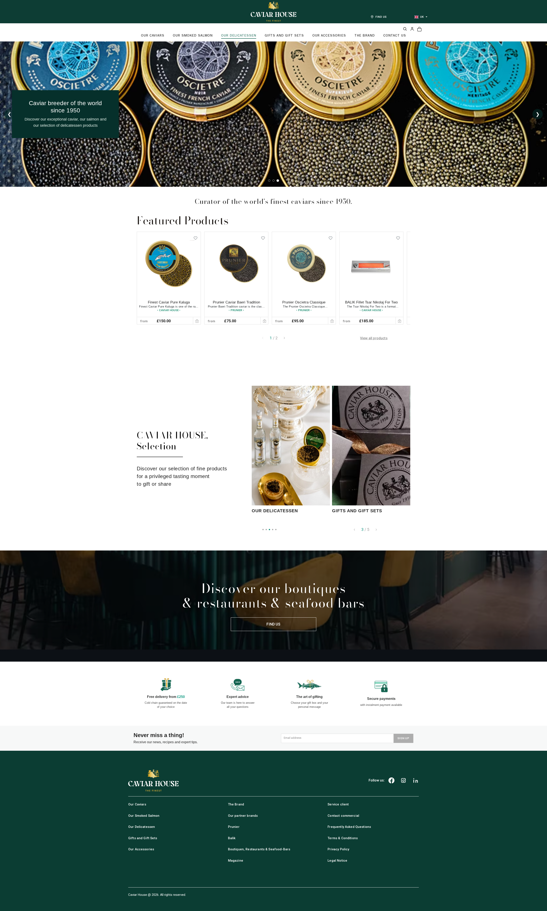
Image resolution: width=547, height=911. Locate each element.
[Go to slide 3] (278, 181)
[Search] (405, 28)
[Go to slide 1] (269, 180)
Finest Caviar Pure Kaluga (169, 302)
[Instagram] (403, 780)
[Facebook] (391, 780)
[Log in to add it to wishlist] (196, 237)
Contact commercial (343, 816)
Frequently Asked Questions (349, 827)
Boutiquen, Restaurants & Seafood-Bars (259, 849)
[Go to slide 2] (273, 181)
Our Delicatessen (141, 827)
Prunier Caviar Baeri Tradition (236, 302)
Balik (232, 838)
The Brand (236, 804)
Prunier (234, 827)
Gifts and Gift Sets (142, 838)
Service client (338, 804)
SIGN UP (403, 738)
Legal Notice (337, 860)
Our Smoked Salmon (144, 816)
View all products (374, 338)
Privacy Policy (338, 849)
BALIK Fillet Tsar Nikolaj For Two (371, 302)
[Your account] (412, 28)
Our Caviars (137, 804)
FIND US (381, 16)
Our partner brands (243, 816)
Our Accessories (141, 849)
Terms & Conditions (343, 838)
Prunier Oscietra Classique (303, 302)
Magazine (235, 860)
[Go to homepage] (273, 12)
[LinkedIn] (415, 780)
